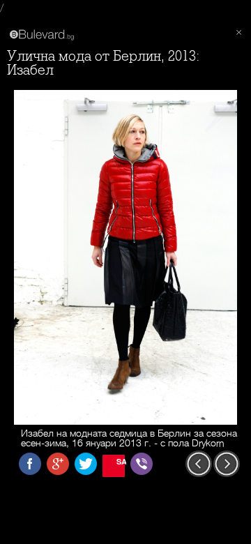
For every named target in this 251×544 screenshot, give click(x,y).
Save (120, 461)
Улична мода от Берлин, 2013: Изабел (103, 63)
